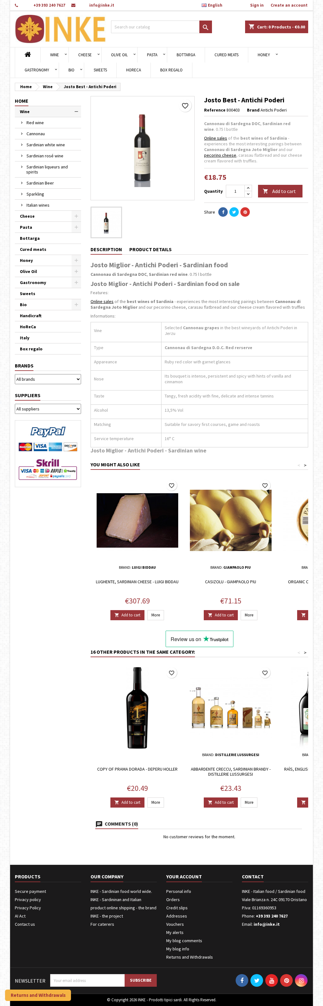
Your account (184, 876)
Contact (253, 876)
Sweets (100, 70)
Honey (264, 55)
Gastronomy (37, 70)
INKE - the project (107, 916)
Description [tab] (106, 249)
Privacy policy (28, 899)
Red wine (35, 122)
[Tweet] (234, 212)
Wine (54, 55)
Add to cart (279, 191)
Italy (24, 338)
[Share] (223, 212)
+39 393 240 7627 (49, 5)
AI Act (20, 916)
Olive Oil (119, 55)
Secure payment (30, 891)
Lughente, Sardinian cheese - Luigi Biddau (137, 582)
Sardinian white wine (45, 145)
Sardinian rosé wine (44, 156)
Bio (71, 70)
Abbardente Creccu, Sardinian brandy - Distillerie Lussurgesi (231, 771)
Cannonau (35, 133)
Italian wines (38, 205)
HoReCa (133, 70)
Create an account (289, 5)
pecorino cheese (220, 155)
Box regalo (171, 70)
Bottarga (186, 55)
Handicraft (31, 315)
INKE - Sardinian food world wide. (121, 891)
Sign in (257, 5)
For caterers (102, 924)
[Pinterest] (245, 212)
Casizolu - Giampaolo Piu (230, 582)
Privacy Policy (28, 908)
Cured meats (226, 55)
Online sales (215, 138)
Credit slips (177, 908)
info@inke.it (101, 5)
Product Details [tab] (150, 249)
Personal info (178, 891)
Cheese (85, 55)
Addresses (176, 916)
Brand (253, 110)
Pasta (152, 55)
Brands (24, 365)
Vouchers (175, 924)
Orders (173, 899)
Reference (215, 110)
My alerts (175, 932)
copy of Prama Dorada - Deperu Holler (137, 769)
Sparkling (35, 194)
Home (21, 101)
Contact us (25, 924)
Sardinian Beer (40, 183)
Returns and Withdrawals (189, 957)
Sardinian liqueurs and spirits (47, 169)
